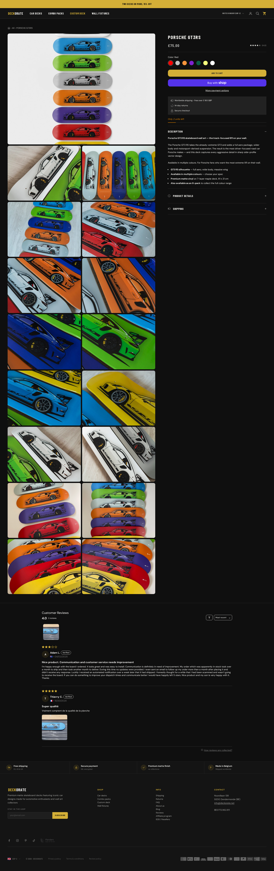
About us (160, 806)
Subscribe (60, 815)
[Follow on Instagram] (17, 840)
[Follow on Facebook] (9, 840)
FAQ (158, 802)
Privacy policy (54, 859)
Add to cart (217, 73)
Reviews (160, 812)
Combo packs (56, 13)
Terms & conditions (75, 859)
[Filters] (209, 617)
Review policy (95, 859)
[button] (54, 727)
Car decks (36, 13)
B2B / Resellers (163, 819)
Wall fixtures (100, 13)
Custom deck (77, 13)
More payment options (217, 90)
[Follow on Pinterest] (25, 840)
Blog (158, 809)
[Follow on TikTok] (34, 840)
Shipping (160, 795)
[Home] (9, 28)
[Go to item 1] (51, 632)
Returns (159, 799)
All (13, 28)
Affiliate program (164, 816)
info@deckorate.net (224, 803)
